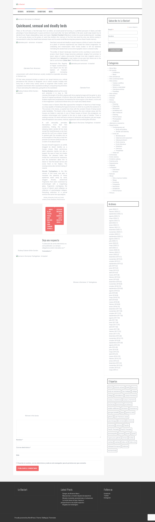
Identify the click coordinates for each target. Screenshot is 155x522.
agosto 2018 (113, 291)
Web (17, 455)
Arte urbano (113, 93)
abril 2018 (112, 300)
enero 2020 (113, 254)
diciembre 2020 (114, 229)
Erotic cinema (120, 142)
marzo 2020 (113, 250)
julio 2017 (112, 320)
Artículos (112, 96)
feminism (124, 408)
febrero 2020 (113, 252)
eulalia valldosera (113, 408)
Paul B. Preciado (113, 429)
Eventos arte (113, 161)
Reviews (20, 11)
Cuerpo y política (118, 83)
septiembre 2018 (115, 288)
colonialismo (119, 395)
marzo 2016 (113, 356)
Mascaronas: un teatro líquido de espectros (76, 496)
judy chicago (112, 421)
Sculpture (116, 121)
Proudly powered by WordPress (25, 518)
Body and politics (121, 129)
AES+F (110, 387)
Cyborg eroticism (121, 140)
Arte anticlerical (114, 76)
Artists (46, 197)
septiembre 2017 (115, 315)
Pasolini (126, 425)
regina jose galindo (114, 438)
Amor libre (112, 68)
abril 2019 (112, 272)
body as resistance (114, 391)
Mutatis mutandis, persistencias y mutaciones (77, 498)
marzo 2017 (113, 329)
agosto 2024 (113, 216)
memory (119, 425)
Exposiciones (113, 163)
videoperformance (114, 446)
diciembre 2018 (114, 282)
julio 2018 (112, 293)
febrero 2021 (113, 227)
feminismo (133, 408)
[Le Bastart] (20, 4)
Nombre (19, 440)
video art (124, 442)
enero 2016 (113, 361)
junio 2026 (112, 209)
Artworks (51, 197)
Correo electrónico (23, 447)
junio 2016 (112, 349)
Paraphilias (119, 150)
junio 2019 (112, 268)
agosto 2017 (113, 318)
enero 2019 (113, 279)
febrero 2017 (113, 331)
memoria (111, 425)
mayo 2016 (113, 352)
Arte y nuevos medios (120, 178)
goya (122, 412)
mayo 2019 (113, 270)
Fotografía (116, 184)
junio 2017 (112, 322)
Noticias (112, 174)
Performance (61, 199)
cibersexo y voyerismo (116, 123)
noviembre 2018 (114, 284)
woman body (112, 450)
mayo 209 (112, 370)
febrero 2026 (113, 211)
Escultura (116, 182)
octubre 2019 (113, 261)
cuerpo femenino (131, 395)
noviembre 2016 (114, 338)
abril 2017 (112, 327)
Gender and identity (122, 131)
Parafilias (116, 91)
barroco (134, 387)
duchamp (111, 404)
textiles (131, 438)
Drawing (115, 104)
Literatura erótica (118, 89)
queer (128, 433)
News (51, 11)
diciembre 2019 (114, 257)
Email (110, 30)
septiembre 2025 (115, 214)
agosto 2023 (113, 221)
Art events (112, 70)
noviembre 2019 (114, 259)
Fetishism (119, 146)
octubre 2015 (113, 367)
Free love (119, 148)
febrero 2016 (113, 358)
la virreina (121, 421)
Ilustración (116, 186)
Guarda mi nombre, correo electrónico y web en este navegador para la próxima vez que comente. (52, 463)
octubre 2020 (113, 234)
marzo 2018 (113, 302)
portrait (121, 433)
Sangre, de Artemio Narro (70, 493)
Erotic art (57, 197)
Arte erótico (113, 81)
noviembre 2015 (114, 365)
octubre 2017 (113, 313)
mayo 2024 (113, 218)
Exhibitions (42, 11)
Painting (115, 115)
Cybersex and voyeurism (124, 138)
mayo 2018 (113, 297)
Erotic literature (51, 199)
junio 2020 (112, 243)
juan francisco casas (121, 417)
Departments (113, 125)
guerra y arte (130, 412)
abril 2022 (112, 223)
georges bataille (113, 412)
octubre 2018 (113, 286)
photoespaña (112, 433)
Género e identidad (119, 87)
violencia (125, 446)
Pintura (111, 193)
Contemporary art (119, 127)
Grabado (112, 165)
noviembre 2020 (114, 232)
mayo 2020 (113, 245)
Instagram (107, 498)
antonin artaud (119, 387)
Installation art (117, 110)
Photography (117, 119)
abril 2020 (112, 248)
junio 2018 (112, 295)
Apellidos (111, 43)
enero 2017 (113, 334)
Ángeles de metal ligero (70, 505)
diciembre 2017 (114, 309)
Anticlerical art (120, 136)
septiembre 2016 (115, 343)
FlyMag (44, 518)
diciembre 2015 (114, 363)
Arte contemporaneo (116, 79)
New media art (117, 112)
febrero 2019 (113, 277)
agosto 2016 (113, 345)
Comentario (47, 251)
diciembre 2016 (114, 336)
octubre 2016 (113, 340)
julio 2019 (112, 266)
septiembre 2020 (115, 236)
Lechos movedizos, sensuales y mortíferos (59, 216)
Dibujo (115, 180)
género (110, 417)
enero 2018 (113, 306)
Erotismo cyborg (114, 159)
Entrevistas (113, 155)
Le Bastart (112, 167)
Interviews (30, 11)
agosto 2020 (113, 239)
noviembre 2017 (114, 311)
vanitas (110, 442)
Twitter (106, 496)
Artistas (112, 98)
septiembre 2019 (115, 263)
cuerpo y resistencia (114, 400)
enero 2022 (113, 225)
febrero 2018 (113, 304)
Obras (111, 176)
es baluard (128, 404)
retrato (124, 438)
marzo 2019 (113, 275)
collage (134, 391)
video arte (132, 442)
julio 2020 (112, 241)
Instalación (116, 188)
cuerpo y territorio (129, 400)
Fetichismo (116, 85)
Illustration (116, 108)
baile (127, 387)
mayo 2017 (113, 325)
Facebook (107, 493)
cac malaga (126, 391)
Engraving (116, 106)
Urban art (116, 153)
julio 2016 (112, 347)
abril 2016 (112, 354)
